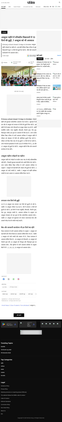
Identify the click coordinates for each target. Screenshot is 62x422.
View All (59, 55)
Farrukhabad (25, 305)
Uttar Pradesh (14, 305)
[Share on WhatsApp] (13, 279)
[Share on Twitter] (9, 279)
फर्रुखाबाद (4, 32)
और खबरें (19, 315)
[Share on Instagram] (18, 279)
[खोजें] (59, 2)
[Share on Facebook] (4, 279)
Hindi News (5, 305)
